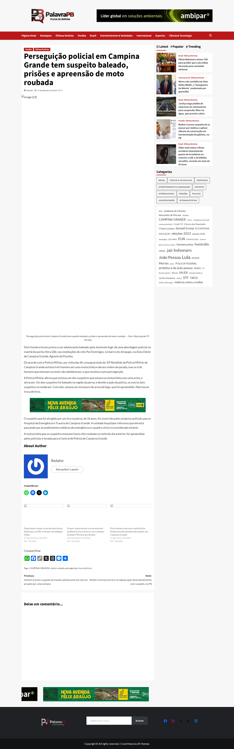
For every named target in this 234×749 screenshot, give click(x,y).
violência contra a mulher (188, 282)
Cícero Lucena (166, 228)
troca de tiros (85, 568)
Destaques (46, 35)
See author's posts (67, 469)
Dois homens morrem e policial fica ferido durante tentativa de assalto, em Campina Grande (129, 531)
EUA (181, 239)
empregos (163, 239)
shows (179, 278)
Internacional (144, 35)
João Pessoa (170, 257)
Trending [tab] (194, 47)
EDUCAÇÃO (164, 234)
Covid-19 (178, 224)
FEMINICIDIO (192, 239)
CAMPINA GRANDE (39, 568)
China (189, 220)
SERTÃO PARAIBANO (167, 278)
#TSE (161, 211)
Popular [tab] (178, 47)
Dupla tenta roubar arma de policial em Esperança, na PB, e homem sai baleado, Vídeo (43, 531)
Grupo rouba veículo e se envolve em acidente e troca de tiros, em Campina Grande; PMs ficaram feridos (85, 531)
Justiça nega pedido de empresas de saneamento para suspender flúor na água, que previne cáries (192, 108)
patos (172, 264)
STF (186, 277)
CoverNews (127, 743)
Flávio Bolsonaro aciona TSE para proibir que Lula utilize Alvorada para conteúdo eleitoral (193, 64)
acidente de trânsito (175, 210)
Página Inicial (28, 35)
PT (203, 268)
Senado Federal (195, 273)
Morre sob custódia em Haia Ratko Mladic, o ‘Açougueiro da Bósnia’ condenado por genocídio (193, 86)
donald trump (185, 228)
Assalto (186, 215)
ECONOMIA (202, 228)
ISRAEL (162, 251)
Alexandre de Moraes (170, 215)
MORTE (195, 257)
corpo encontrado (165, 224)
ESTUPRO (172, 239)
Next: (120, 580)
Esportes (160, 35)
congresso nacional (201, 220)
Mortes (164, 263)
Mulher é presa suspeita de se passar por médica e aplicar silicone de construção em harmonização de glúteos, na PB (194, 131)
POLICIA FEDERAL (186, 263)
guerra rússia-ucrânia (167, 245)
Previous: (56, 580)
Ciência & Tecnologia (180, 35)
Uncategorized (167, 200)
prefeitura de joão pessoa (176, 268)
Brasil (93, 35)
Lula (186, 257)
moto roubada (58, 568)
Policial (196, 193)
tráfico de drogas (166, 282)
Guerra (203, 239)
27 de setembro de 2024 (47, 90)
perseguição (72, 568)
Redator (30, 90)
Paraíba (82, 35)
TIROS (194, 277)
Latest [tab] (163, 47)
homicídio (202, 244)
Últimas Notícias (65, 35)
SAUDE (183, 272)
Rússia (175, 273)
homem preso (185, 244)
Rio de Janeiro (165, 273)
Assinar (139, 720)
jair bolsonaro (179, 250)
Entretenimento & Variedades (116, 35)
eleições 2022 (181, 233)
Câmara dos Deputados (195, 224)
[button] (211, 35)
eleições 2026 (198, 234)
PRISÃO (197, 268)
